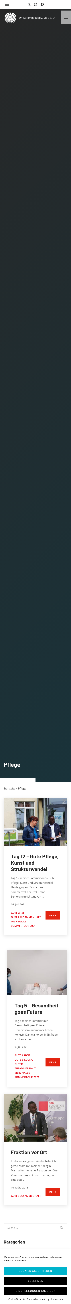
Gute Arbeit (19, 912)
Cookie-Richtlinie (16, 1299)
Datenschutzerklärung (38, 1299)
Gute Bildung (24, 1059)
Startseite (9, 788)
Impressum (57, 1299)
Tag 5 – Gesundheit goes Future (36, 1008)
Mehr (52, 915)
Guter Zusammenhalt (26, 917)
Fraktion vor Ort (29, 1152)
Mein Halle (18, 921)
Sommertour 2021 (23, 926)
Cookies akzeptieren (35, 1270)
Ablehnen (36, 1280)
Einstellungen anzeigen (35, 1290)
